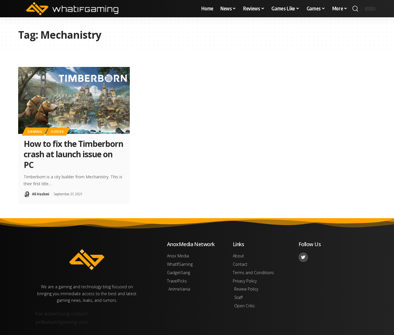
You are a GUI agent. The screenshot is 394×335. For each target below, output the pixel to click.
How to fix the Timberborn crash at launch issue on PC (73, 154)
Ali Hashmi (40, 194)
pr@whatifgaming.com (61, 322)
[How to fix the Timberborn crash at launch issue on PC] (74, 100)
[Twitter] (303, 257)
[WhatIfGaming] (72, 8)
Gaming (35, 131)
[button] (355, 9)
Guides (57, 131)
